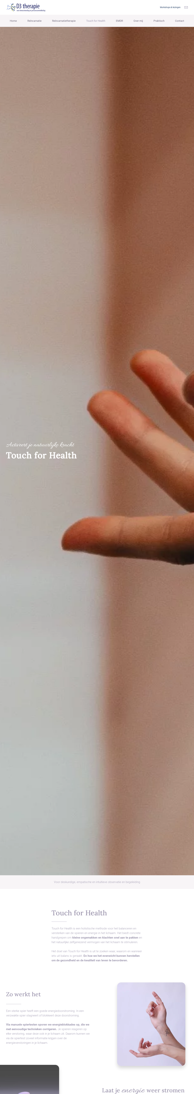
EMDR (119, 20)
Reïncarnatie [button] (34, 20)
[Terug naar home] (27, 7)
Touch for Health (95, 20)
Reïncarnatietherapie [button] (64, 20)
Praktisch (159, 20)
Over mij (138, 20)
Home (13, 20)
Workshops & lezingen (170, 7)
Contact (179, 20)
